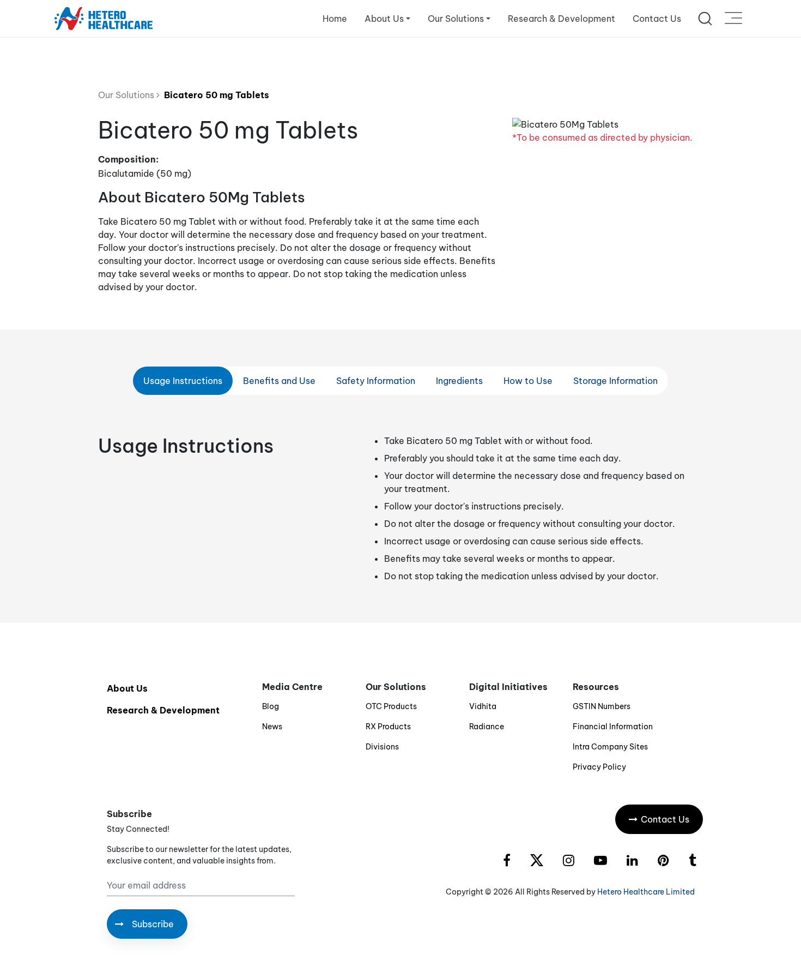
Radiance (486, 726)
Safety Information (375, 380)
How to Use (528, 380)
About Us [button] (384, 18)
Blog (270, 706)
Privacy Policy (599, 767)
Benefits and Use (279, 380)
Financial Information (613, 726)
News (272, 726)
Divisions (382, 747)
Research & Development (561, 18)
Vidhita (482, 706)
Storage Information (615, 380)
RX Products (388, 726)
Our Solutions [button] (456, 18)
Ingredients (459, 380)
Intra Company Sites (610, 747)
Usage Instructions (182, 380)
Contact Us (657, 18)
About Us (127, 688)
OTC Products (391, 706)
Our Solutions (127, 94)
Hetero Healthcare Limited (646, 892)
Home (335, 18)
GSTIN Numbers (601, 706)
